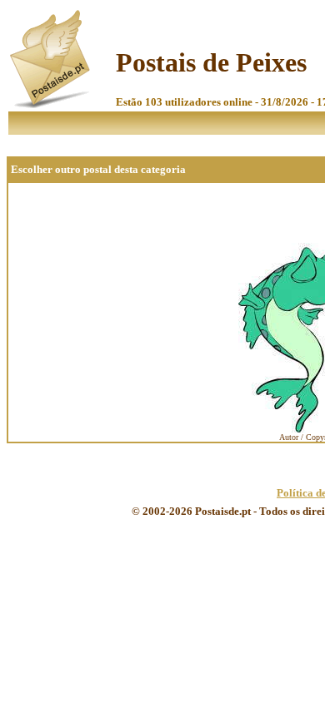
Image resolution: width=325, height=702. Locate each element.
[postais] (51, 104)
